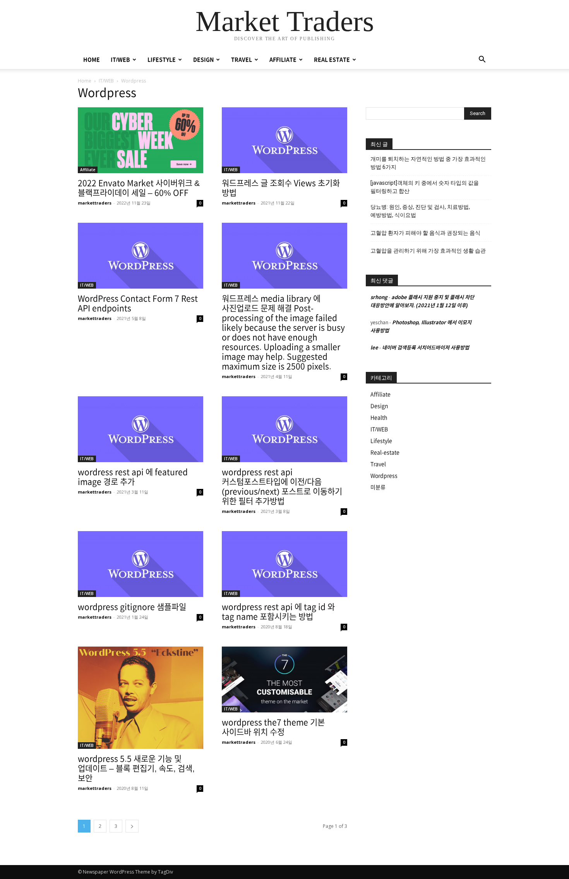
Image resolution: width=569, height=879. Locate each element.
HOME (91, 59)
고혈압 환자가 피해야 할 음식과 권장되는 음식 (425, 233)
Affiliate (87, 169)
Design (379, 406)
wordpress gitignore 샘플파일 (132, 607)
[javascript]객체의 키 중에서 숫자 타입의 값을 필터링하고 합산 (424, 187)
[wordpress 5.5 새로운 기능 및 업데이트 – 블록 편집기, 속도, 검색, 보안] (140, 698)
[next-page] (132, 826)
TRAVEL (241, 59)
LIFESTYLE (161, 59)
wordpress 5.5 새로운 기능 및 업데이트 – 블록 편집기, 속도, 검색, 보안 (136, 768)
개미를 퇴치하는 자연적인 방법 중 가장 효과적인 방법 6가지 (428, 163)
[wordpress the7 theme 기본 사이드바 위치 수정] (284, 679)
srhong (378, 297)
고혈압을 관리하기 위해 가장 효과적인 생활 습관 (428, 251)
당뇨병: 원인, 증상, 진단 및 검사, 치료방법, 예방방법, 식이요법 (420, 211)
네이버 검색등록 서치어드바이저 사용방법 (425, 347)
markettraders (94, 203)
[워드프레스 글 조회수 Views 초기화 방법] (284, 140)
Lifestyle (381, 441)
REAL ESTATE (332, 59)
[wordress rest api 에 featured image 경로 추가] (140, 429)
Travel (378, 464)
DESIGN (203, 59)
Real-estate (384, 452)
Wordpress (384, 475)
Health (378, 417)
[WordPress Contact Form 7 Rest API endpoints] (140, 256)
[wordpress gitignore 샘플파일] (140, 564)
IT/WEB (120, 59)
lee (374, 347)
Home (84, 80)
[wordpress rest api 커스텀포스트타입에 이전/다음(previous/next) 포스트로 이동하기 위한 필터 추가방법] (284, 429)
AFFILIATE (282, 59)
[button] (482, 60)
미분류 (378, 487)
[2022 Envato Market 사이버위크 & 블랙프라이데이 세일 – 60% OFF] (140, 140)
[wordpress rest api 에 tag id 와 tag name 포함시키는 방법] (284, 564)
